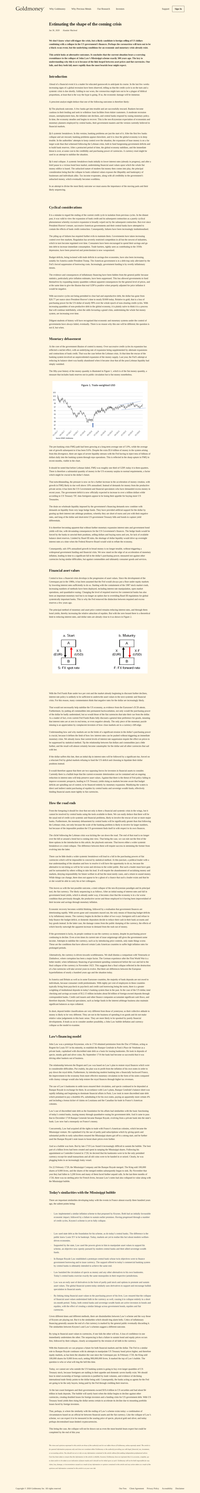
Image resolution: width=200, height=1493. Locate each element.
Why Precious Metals (81, 9)
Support (165, 9)
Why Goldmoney (57, 9)
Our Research (103, 9)
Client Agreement (136, 1488)
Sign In (178, 9)
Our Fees (123, 1488)
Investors (120, 9)
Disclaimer (179, 1488)
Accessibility (167, 1488)
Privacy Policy (153, 1488)
